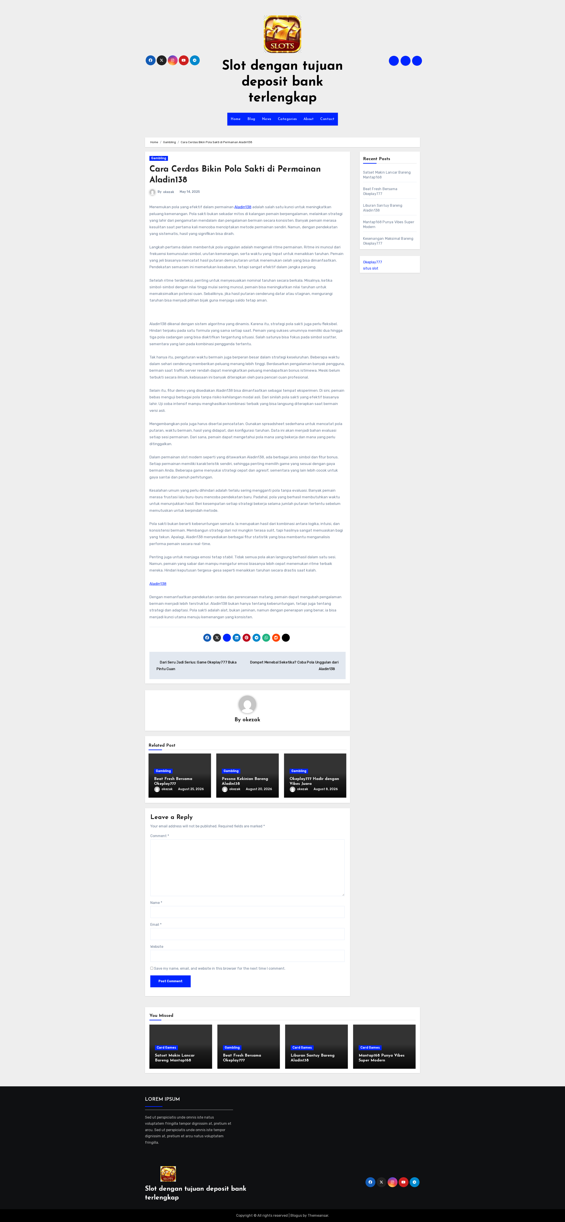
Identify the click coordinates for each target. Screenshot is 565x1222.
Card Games (166, 1048)
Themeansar (318, 1215)
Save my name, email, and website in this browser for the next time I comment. (219, 968)
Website (156, 947)
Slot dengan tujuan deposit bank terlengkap (282, 82)
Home (236, 119)
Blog (251, 119)
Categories (287, 119)
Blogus (296, 1215)
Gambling (158, 158)
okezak (168, 192)
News (266, 119)
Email (156, 924)
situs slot (370, 268)
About (308, 119)
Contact (327, 119)
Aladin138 (242, 207)
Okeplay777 (372, 262)
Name (156, 903)
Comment (159, 836)
